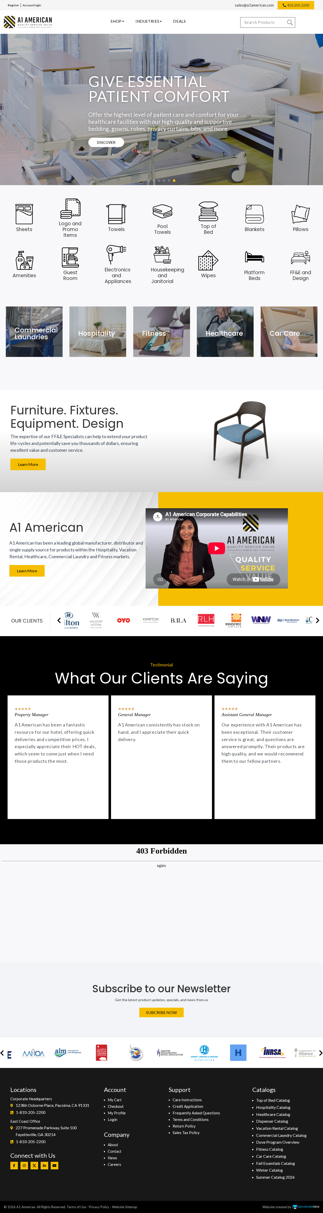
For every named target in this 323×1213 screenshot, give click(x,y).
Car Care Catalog (271, 1156)
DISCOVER (106, 142)
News (112, 1157)
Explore (27, 341)
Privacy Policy (99, 1207)
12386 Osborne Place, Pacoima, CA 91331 (52, 1105)
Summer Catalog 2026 (275, 1177)
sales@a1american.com (254, 5)
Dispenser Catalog (272, 1121)
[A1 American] (28, 22)
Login (112, 1119)
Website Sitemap (124, 1207)
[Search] (290, 22)
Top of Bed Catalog (273, 1100)
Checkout (116, 1106)
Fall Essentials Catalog (275, 1163)
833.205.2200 (298, 5)
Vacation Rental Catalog (277, 1128)
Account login (32, 5)
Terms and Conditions (191, 1119)
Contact (114, 1151)
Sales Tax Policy (186, 1132)
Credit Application (188, 1106)
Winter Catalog (269, 1170)
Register (13, 5)
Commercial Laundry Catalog (281, 1135)
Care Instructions (187, 1099)
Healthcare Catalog (273, 1114)
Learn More (28, 464)
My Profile (117, 1113)
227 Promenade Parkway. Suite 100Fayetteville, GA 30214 (46, 1131)
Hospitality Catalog (273, 1107)
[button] (149, 180)
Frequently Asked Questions (196, 1113)
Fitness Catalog (269, 1149)
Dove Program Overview (277, 1142)
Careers (114, 1164)
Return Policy (184, 1126)
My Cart (115, 1099)
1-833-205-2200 (30, 1112)
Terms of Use (76, 1207)
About (113, 1144)
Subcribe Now (161, 1012)
